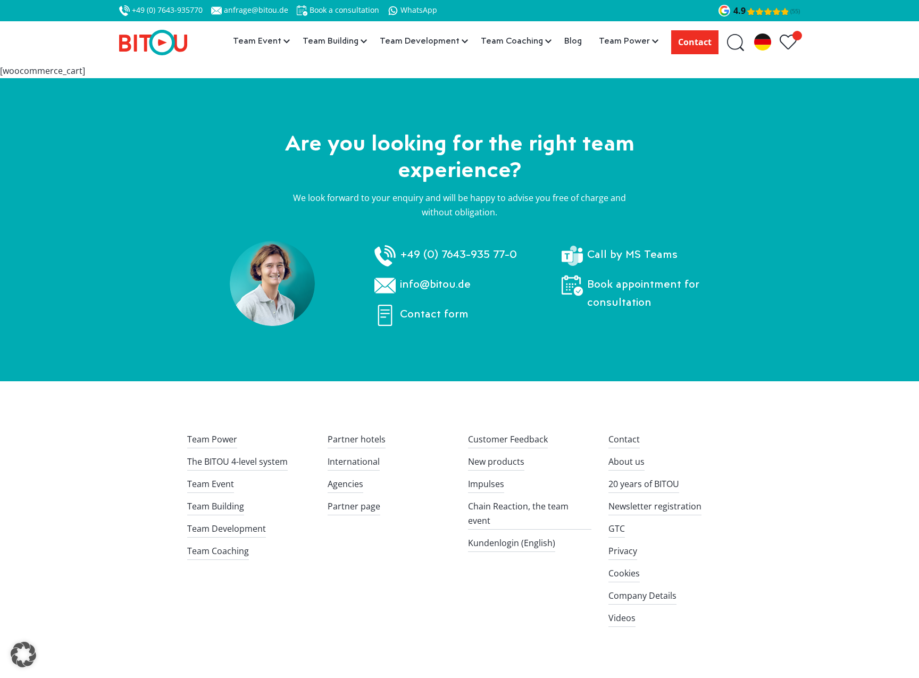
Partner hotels (357, 439)
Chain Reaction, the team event (518, 513)
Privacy (622, 551)
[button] (23, 654)
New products (496, 461)
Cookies (624, 573)
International (354, 461)
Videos (622, 618)
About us (626, 461)
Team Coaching (218, 551)
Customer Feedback (508, 439)
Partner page (354, 506)
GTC (616, 528)
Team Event (210, 484)
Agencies (345, 484)
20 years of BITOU (643, 484)
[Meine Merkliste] (789, 42)
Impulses (486, 484)
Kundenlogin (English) (511, 543)
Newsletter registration (654, 506)
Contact (695, 42)
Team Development (226, 528)
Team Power (212, 439)
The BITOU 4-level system (237, 461)
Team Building (215, 506)
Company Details (642, 595)
